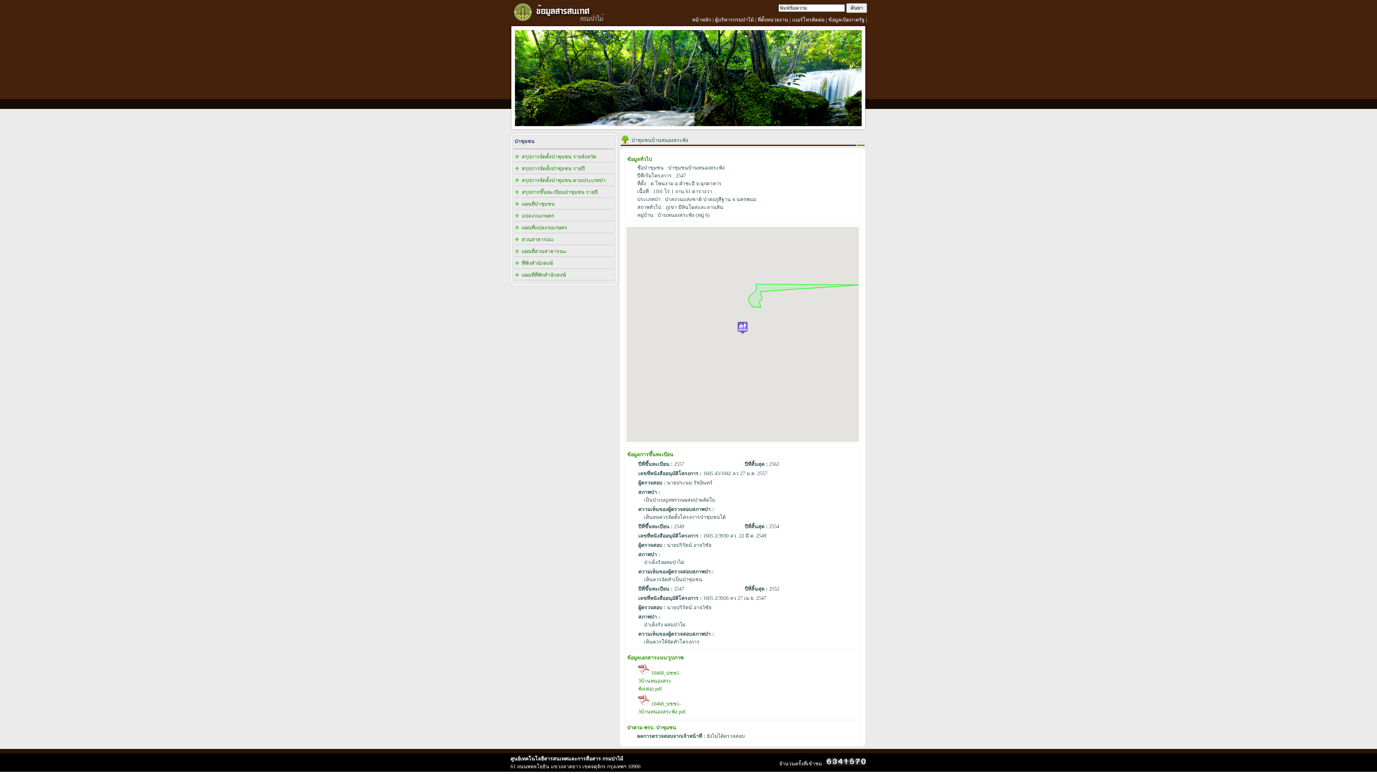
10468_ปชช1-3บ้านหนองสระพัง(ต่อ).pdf (659, 681)
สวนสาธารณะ (538, 239)
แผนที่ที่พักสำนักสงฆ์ (544, 275)
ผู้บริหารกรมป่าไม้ (734, 20)
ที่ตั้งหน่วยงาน (773, 20)
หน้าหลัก (701, 20)
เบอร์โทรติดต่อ (808, 20)
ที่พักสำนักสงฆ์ (537, 263)
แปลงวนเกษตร (538, 216)
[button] (742, 327)
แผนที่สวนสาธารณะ (544, 251)
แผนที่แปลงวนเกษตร (544, 227)
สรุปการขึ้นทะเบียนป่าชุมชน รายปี (560, 192)
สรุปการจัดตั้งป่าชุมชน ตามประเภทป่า (564, 180)
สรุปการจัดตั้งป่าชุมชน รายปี (553, 168)
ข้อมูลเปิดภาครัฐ (846, 20)
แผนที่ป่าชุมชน (538, 204)
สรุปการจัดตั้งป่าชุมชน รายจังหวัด (559, 156)
